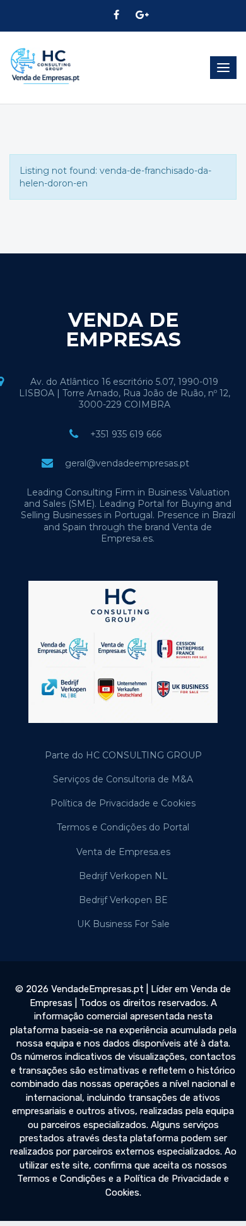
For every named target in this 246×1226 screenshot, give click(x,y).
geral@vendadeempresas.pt (127, 463)
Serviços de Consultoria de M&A (123, 779)
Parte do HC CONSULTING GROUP (123, 755)
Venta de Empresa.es (123, 852)
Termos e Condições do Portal (123, 827)
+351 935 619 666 (125, 434)
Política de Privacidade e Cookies (123, 803)
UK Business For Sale (123, 924)
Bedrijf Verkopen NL (123, 876)
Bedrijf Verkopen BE (123, 900)
